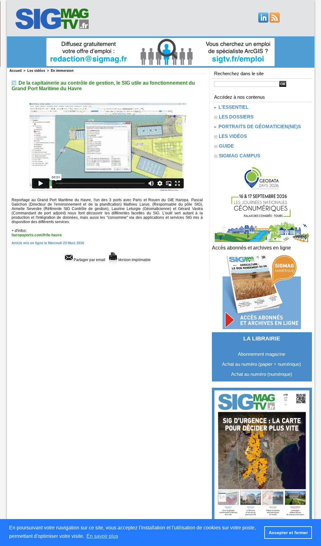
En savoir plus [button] (102, 536)
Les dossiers (236, 116)
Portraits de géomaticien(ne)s (259, 126)
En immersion (62, 70)
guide (226, 146)
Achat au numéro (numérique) (261, 374)
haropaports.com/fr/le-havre (37, 235)
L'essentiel (233, 107)
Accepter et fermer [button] (288, 532)
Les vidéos (36, 70)
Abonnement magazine (261, 354)
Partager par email (89, 260)
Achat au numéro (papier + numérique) (261, 364)
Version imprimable (134, 260)
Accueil (15, 70)
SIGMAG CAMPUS (239, 155)
